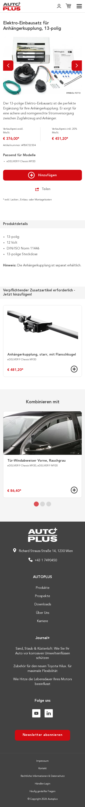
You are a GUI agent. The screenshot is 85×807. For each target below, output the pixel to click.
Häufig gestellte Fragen (42, 791)
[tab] (36, 504)
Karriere (42, 621)
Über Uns (42, 613)
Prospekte (42, 596)
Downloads (42, 604)
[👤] (59, 6)
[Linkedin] (49, 713)
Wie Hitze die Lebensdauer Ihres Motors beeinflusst (42, 682)
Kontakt (42, 768)
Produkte (43, 588)
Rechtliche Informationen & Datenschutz (43, 776)
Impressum (42, 761)
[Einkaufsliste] (68, 6)
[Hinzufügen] (74, 369)
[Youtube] (36, 713)
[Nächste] (77, 65)
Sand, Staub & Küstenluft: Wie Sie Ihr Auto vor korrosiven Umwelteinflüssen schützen (42, 653)
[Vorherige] (8, 65)
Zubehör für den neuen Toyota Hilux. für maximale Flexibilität (42, 669)
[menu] (79, 6)
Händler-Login (42, 784)
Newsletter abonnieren (43, 735)
